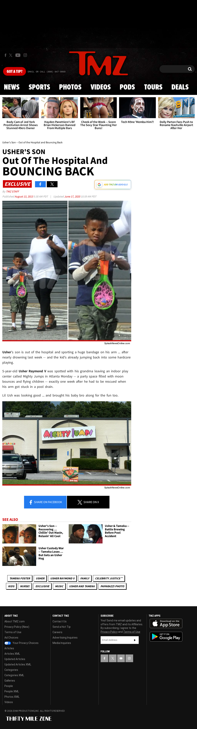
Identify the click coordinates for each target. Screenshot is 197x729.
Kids (11, 586)
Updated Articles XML (17, 664)
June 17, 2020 (72, 196)
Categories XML (14, 675)
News (11, 87)
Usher (40, 578)
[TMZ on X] (11, 55)
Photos (70, 87)
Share (47, 502)
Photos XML (11, 696)
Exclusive (42, 586)
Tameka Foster (19, 578)
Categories (11, 669)
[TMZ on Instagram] (25, 55)
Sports (39, 87)
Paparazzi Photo (112, 586)
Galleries (9, 680)
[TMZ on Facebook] (5, 55)
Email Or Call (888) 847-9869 (46, 71)
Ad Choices (11, 637)
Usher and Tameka (82, 586)
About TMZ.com (14, 621)
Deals (180, 87)
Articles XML (12, 653)
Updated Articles (14, 659)
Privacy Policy (109, 631)
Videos (101, 87)
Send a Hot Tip (62, 626)
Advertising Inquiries (65, 637)
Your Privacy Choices (25, 642)
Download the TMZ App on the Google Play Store (166, 637)
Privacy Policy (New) (16, 626)
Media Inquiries (62, 642)
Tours (153, 87)
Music (59, 586)
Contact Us (60, 621)
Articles (9, 648)
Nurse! (25, 586)
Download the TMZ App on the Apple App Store (166, 623)
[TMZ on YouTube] (121, 658)
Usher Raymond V (62, 578)
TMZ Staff (12, 191)
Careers (57, 632)
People (8, 686)
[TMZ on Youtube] (18, 55)
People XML (11, 691)
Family (84, 578)
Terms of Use (12, 632)
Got (14, 71)
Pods (127, 87)
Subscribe (135, 640)
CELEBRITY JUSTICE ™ (109, 578)
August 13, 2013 (24, 196)
